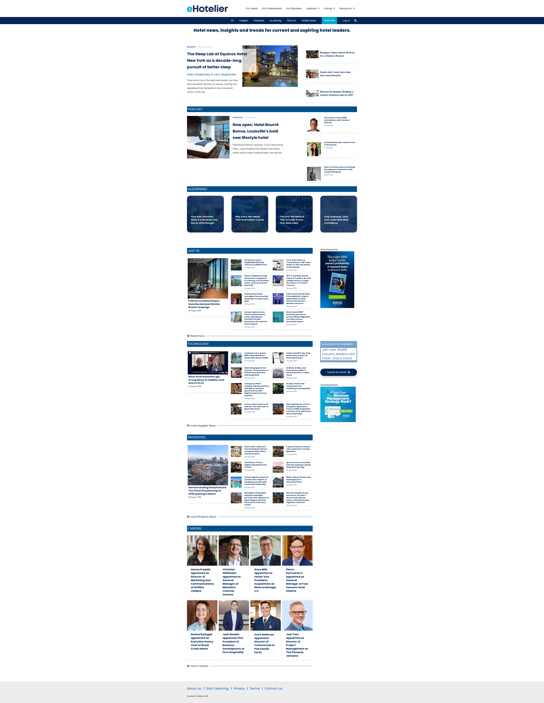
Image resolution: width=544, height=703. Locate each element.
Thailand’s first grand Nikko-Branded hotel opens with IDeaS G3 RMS (256, 355)
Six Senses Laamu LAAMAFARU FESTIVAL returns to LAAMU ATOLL (255, 262)
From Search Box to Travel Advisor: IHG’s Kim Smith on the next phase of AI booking (298, 263)
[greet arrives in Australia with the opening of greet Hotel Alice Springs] (278, 467)
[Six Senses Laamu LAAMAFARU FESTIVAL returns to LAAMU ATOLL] (236, 264)
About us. (194, 688)
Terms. (255, 688)
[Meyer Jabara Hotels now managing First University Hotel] (278, 482)
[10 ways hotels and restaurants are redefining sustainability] (278, 388)
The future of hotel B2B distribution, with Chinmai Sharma (336, 120)
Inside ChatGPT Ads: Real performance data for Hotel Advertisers (298, 355)
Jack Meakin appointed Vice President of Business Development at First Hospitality (233, 643)
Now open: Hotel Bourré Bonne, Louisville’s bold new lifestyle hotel (256, 131)
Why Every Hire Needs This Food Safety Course (249, 218)
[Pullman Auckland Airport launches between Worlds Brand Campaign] (208, 278)
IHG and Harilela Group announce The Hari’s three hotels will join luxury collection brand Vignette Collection (297, 498)
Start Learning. (217, 688)
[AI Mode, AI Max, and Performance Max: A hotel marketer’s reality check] (278, 372)
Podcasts (238, 118)
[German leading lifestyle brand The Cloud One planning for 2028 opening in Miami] (208, 465)
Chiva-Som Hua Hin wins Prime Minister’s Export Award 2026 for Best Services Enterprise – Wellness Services (298, 299)
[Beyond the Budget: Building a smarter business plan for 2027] (312, 93)
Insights (191, 47)
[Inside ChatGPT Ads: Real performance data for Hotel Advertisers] (278, 357)
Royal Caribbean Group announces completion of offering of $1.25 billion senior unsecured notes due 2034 (256, 280)
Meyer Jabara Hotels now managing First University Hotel (298, 479)
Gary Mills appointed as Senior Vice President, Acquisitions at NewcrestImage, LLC (265, 580)
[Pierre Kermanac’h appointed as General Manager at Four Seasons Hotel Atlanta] (297, 550)
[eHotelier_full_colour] (207, 8)
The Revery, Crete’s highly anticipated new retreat (255, 464)
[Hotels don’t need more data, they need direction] (312, 74)
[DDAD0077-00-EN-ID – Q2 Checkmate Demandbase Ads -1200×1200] (338, 421)
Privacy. (239, 688)
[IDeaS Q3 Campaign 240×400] (337, 307)
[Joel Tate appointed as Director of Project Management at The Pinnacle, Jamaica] (297, 615)
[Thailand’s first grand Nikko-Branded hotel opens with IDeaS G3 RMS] (236, 357)
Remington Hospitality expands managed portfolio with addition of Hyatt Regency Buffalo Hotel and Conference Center (256, 499)
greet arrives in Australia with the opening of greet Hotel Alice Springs (298, 464)
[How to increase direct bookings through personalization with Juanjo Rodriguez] (314, 174)
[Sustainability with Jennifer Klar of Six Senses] (314, 149)
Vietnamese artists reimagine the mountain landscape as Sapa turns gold (256, 297)
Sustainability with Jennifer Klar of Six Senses (339, 143)
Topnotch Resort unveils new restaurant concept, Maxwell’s (298, 449)
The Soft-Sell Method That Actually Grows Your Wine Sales (292, 220)
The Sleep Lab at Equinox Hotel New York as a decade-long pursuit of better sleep (217, 60)
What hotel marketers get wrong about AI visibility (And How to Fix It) (206, 380)
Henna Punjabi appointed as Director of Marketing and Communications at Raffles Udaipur (202, 580)
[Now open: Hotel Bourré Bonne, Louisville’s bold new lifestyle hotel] (208, 137)
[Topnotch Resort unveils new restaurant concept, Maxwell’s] (278, 451)
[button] (319, 8)
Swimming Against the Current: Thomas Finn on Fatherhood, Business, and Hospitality (256, 371)
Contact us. (273, 688)
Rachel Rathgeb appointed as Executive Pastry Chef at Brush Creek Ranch (202, 641)
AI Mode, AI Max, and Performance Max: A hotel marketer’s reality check (297, 371)
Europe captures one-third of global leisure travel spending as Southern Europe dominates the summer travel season (255, 318)
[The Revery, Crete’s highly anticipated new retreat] (236, 467)
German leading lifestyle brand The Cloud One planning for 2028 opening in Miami (207, 491)
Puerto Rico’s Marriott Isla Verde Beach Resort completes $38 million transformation (255, 450)
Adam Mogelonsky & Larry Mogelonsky (211, 74)
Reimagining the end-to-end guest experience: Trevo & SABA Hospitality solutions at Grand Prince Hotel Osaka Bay (298, 409)
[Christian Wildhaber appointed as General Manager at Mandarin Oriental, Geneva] (234, 550)
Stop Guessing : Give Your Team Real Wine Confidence (336, 220)
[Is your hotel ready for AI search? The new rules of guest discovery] (236, 409)
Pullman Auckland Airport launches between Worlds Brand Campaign (204, 304)
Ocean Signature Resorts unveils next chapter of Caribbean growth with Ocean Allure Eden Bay (256, 480)
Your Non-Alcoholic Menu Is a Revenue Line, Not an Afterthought (204, 220)
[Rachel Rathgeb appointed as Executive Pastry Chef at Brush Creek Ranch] (202, 615)
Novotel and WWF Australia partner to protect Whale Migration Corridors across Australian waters (298, 317)
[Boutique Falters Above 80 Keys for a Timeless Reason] (312, 54)
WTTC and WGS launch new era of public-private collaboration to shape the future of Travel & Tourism (298, 280)
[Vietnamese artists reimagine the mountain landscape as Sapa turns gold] (236, 298)
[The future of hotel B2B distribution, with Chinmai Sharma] (314, 124)
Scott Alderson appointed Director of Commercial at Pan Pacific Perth (264, 643)
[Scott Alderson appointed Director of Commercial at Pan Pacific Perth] (265, 615)
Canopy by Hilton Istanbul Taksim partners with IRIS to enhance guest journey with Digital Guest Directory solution (256, 389)
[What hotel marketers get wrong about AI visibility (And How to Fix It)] (208, 363)
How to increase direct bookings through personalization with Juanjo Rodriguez (339, 169)
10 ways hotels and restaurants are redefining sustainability (298, 386)
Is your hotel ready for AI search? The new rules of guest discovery (256, 406)
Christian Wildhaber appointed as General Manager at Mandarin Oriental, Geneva (232, 582)
